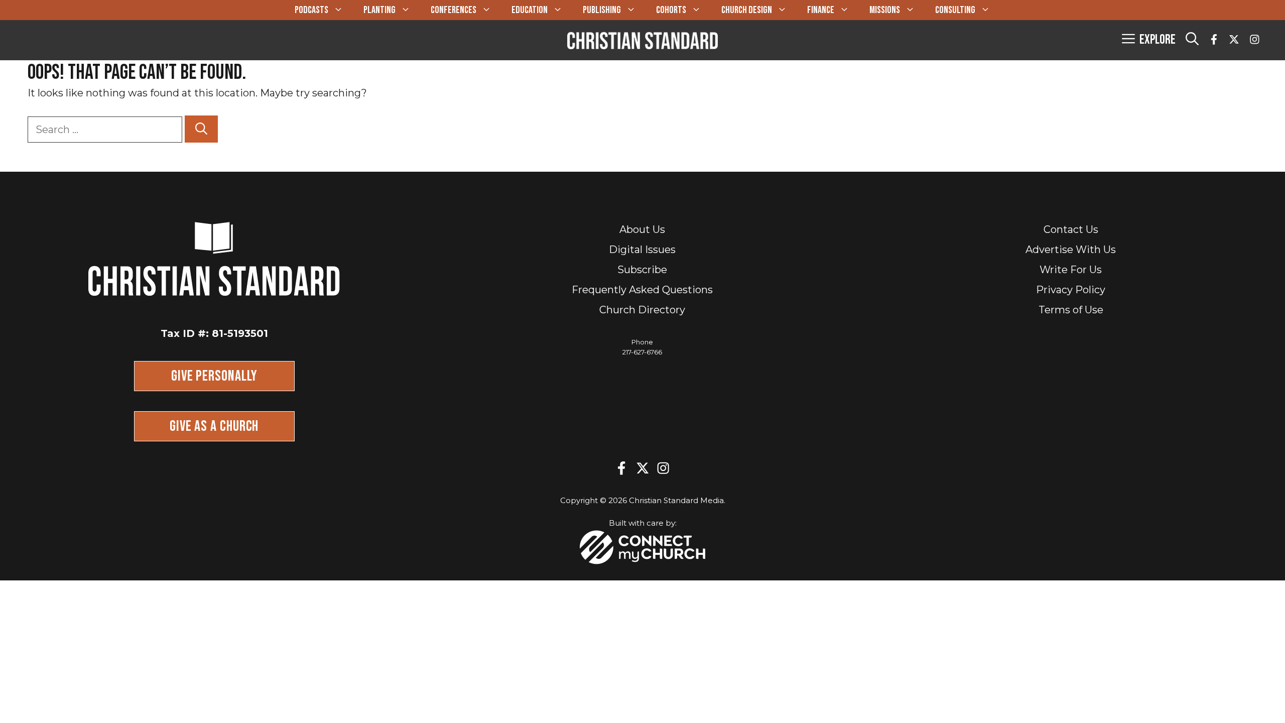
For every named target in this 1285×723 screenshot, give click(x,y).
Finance (820, 10)
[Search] (201, 129)
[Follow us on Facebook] (1214, 40)
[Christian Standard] (642, 40)
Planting (379, 10)
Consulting (955, 10)
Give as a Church (214, 426)
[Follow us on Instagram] (1254, 40)
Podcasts (311, 10)
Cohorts (671, 10)
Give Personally (214, 376)
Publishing (602, 10)
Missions (884, 10)
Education (529, 10)
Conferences (453, 10)
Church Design (746, 10)
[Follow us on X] (1234, 40)
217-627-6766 (642, 352)
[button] (1192, 40)
